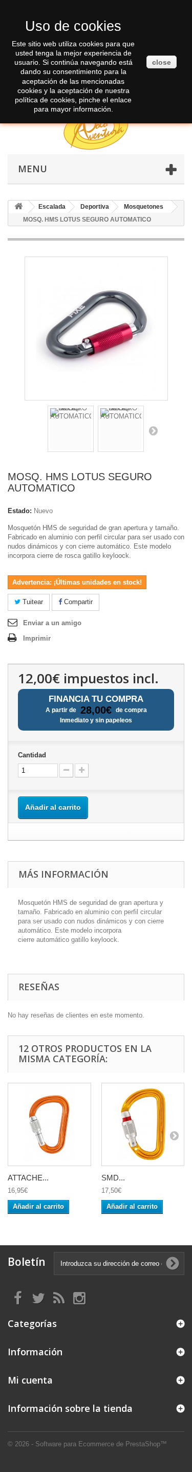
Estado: (20, 511)
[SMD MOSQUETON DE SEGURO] (143, 1125)
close (161, 62)
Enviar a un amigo (52, 623)
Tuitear (31, 602)
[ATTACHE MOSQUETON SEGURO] (49, 1125)
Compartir (77, 602)
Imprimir (37, 638)
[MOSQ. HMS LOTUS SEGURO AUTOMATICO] (70, 428)
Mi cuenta (30, 1380)
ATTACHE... (28, 1177)
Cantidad (32, 755)
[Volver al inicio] (18, 207)
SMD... (113, 1177)
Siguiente (153, 430)
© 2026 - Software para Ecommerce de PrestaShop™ (87, 1444)
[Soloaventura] (96, 130)
